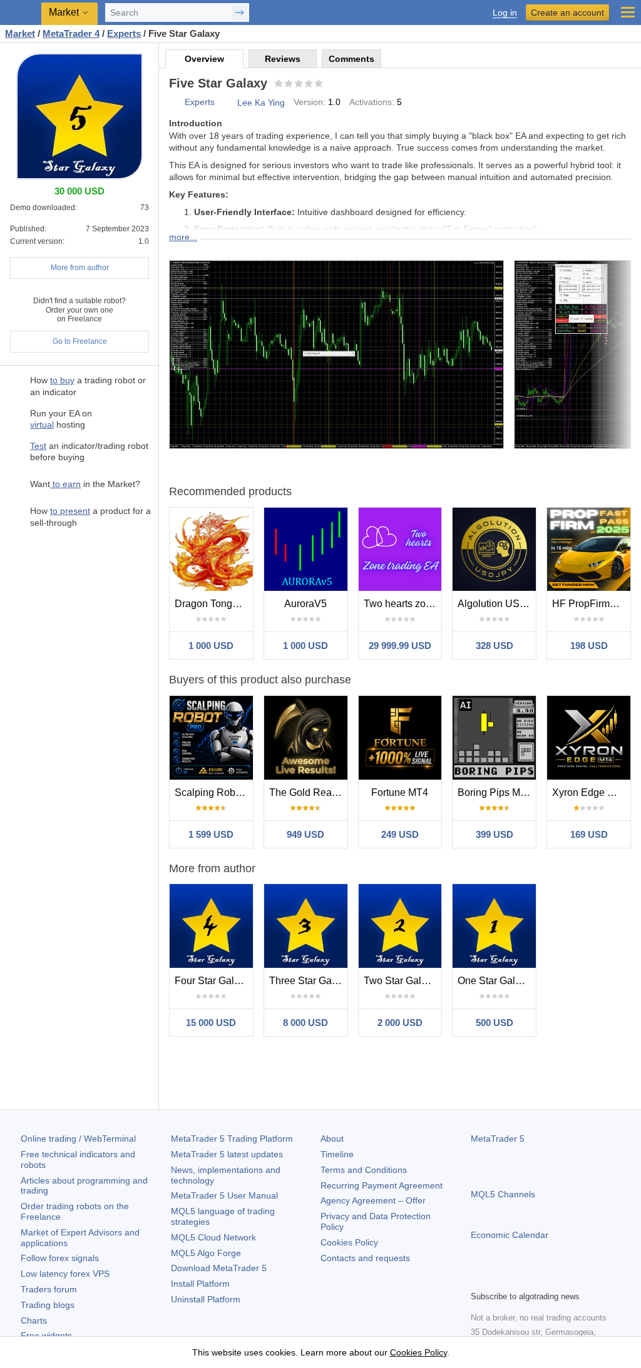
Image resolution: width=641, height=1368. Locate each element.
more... (183, 237)
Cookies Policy (349, 1242)
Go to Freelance (80, 341)
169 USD (589, 834)
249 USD (400, 834)
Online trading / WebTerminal (78, 1139)
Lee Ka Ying (261, 103)
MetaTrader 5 (498, 1139)
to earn (65, 484)
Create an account (567, 13)
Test (38, 446)
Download (219, 1268)
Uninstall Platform (205, 1299)
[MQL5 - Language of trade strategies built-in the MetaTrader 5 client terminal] (22, 13)
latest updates (227, 1154)
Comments (351, 59)
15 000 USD (211, 1022)
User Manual (224, 1195)
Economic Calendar (509, 1235)
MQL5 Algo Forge (206, 1253)
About (332, 1139)
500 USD (494, 1022)
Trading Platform (232, 1139)
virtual (42, 425)
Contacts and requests (365, 1258)
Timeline (337, 1154)
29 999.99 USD (400, 645)
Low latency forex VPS (65, 1274)
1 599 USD (210, 834)
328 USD (494, 645)
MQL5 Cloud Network (213, 1237)
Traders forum (49, 1289)
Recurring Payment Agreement (381, 1185)
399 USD (494, 834)
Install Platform (200, 1284)
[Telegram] (498, 1279)
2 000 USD (400, 1022)
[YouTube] (538, 1279)
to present (70, 511)
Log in (505, 13)
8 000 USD (305, 1022)
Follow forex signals (60, 1258)
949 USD (305, 834)
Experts (200, 102)
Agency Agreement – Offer (373, 1200)
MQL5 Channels (503, 1194)
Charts (34, 1320)
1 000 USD (210, 645)
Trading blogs (47, 1305)
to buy (62, 380)
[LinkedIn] (558, 1279)
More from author (80, 267)
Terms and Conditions (363, 1170)
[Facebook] (478, 1279)
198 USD (589, 645)
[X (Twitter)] (518, 1279)
